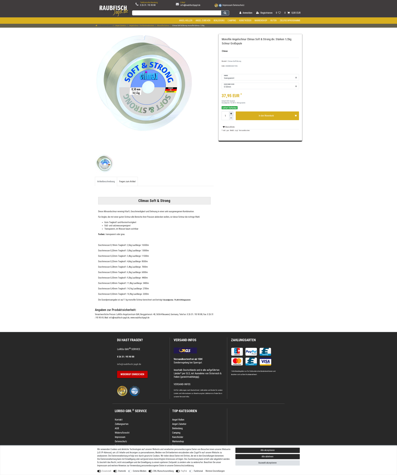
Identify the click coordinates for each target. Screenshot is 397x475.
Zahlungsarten (243, 340)
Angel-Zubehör (203, 20)
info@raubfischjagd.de (190, 5)
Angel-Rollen (185, 20)
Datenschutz (238, 5)
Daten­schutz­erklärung (184, 465)
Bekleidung (219, 20)
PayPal (184, 471)
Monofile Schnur (163, 26)
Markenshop (261, 20)
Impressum (227, 5)
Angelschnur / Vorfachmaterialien (141, 26)
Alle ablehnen (267, 456)
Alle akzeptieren (268, 450)
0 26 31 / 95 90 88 (148, 5)
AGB (117, 428)
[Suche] (225, 12)
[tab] (106, 181)
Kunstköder (245, 20)
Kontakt (119, 419)
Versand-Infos (184, 397)
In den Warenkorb (266, 115)
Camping (232, 20)
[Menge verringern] (231, 118)
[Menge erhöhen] (231, 113)
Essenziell (106, 471)
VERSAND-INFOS (185, 340)
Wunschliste (229, 127)
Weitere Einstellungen (215, 471)
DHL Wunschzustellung (163, 471)
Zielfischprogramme (290, 20)
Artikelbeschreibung (106, 181)
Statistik (122, 471)
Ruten (273, 20)
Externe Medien (139, 471)
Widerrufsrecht (122, 432)
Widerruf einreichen (132, 374)
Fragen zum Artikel (127, 181)
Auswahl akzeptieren (267, 462)
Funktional (198, 471)
